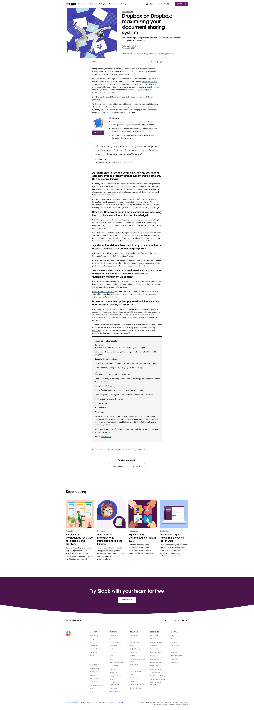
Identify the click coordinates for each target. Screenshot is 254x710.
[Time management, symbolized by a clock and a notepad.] (111, 514)
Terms (89, 702)
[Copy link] (161, 62)
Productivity (127, 11)
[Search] (147, 4)
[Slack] (71, 4)
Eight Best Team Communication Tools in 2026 (142, 537)
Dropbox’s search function (103, 291)
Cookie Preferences (98, 702)
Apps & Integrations (145, 53)
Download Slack (71, 702)
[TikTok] (187, 621)
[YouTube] (183, 621)
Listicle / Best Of (129, 53)
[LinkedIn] (158, 62)
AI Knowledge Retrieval (165, 53)
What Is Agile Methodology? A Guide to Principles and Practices (79, 539)
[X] (179, 621)
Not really (136, 466)
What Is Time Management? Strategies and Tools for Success (110, 539)
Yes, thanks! (118, 466)
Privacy (82, 702)
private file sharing (149, 81)
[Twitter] (151, 62)
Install (98, 133)
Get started (181, 4)
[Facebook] (154, 62)
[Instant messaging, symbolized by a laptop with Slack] (174, 514)
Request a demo (165, 4)
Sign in (152, 4)
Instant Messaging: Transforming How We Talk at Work (172, 537)
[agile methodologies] (80, 514)
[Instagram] (170, 621)
